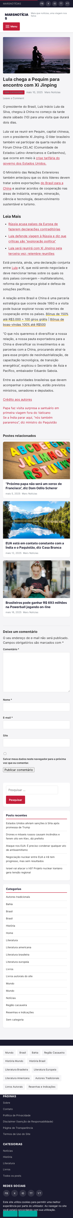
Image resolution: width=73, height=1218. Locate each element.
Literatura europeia (17, 961)
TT (61, 3)
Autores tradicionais (18, 896)
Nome (7, 699)
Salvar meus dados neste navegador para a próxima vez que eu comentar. (34, 761)
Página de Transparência (18, 1127)
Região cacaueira (16, 1005)
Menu (13, 26)
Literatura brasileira (17, 954)
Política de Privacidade (17, 1115)
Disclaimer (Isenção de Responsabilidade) (28, 1121)
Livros (9, 969)
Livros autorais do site (19, 976)
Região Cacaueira (54, 1052)
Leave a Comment (13, 98)
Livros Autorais (14, 1086)
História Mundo (14, 1060)
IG (55, 3)
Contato (8, 1109)
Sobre (6, 1102)
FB (42, 3)
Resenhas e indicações (20, 1012)
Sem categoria (13, 92)
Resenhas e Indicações (42, 1086)
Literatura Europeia (45, 1069)
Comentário (11, 649)
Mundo (10, 983)
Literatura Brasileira (16, 1069)
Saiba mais (27, 1213)
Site (5, 735)
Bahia (9, 904)
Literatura (12, 940)
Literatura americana (18, 947)
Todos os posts (12, 1175)
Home (9, 932)
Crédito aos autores (17, 399)
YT (67, 3)
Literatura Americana (17, 1078)
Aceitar (10, 1213)
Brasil (9, 911)
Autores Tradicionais (47, 1078)
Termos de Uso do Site (16, 1133)
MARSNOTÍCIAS (16, 16)
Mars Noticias (52, 92)
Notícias (11, 997)
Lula (15, 268)
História (10, 925)
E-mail (8, 717)
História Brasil (37, 1060)
